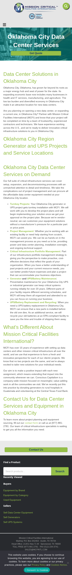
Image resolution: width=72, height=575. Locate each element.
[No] (67, 562)
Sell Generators (11, 517)
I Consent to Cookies (36, 570)
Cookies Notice (59, 564)
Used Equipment (12, 500)
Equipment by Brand (14, 490)
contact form (31, 423)
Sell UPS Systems (12, 522)
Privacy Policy (39, 564)
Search (59, 471)
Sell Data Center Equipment (18, 512)
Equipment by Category (15, 495)
